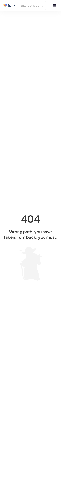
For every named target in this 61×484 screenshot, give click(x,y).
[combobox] (32, 5)
